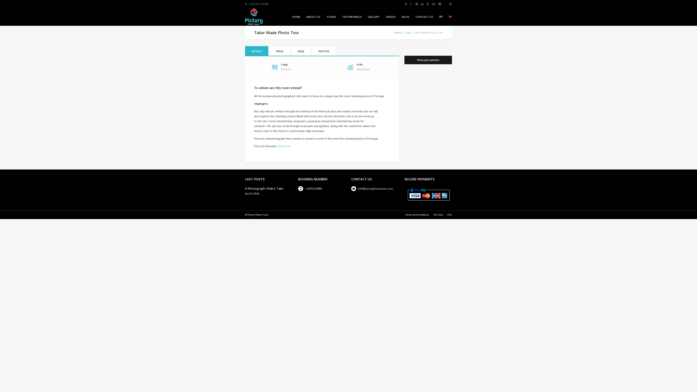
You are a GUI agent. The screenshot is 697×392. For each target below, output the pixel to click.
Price (279, 51)
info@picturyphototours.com (375, 188)
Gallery (374, 17)
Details (256, 51)
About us (313, 17)
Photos (323, 51)
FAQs (300, 51)
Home (296, 17)
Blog (405, 17)
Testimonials (352, 17)
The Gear (438, 214)
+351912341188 (313, 188)
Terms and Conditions (417, 214)
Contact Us (424, 17)
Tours (331, 17)
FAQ (449, 214)
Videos (391, 17)
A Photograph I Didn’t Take (264, 188)
